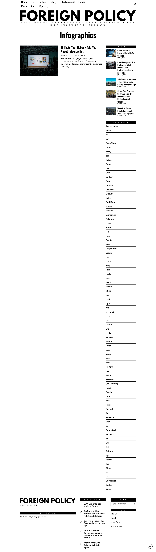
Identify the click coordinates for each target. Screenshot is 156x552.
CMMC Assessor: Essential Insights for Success (125, 53)
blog (107, 155)
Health (108, 257)
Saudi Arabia (110, 417)
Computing (109, 185)
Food (107, 231)
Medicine (109, 341)
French (108, 236)
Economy (109, 206)
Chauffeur (109, 176)
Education (109, 210)
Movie (108, 349)
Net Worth (109, 366)
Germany (109, 252)
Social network (111, 430)
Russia (108, 413)
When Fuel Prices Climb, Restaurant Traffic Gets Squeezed (126, 111)
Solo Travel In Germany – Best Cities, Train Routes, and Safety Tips (126, 82)
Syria (107, 447)
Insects (108, 282)
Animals (108, 130)
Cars (107, 168)
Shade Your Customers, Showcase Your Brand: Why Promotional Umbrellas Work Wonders (126, 96)
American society (112, 126)
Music (108, 358)
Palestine (109, 387)
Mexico (108, 345)
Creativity (109, 193)
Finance (108, 227)
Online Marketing (112, 383)
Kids (107, 307)
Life (107, 320)
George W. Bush (111, 248)
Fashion (108, 223)
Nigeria (108, 375)
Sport (108, 438)
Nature (108, 362)
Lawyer (108, 316)
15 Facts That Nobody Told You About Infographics (78, 49)
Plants (108, 400)
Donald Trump (110, 202)
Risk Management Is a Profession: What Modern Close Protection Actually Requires (126, 67)
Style (107, 442)
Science (108, 421)
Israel (108, 299)
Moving (108, 354)
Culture (108, 198)
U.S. (107, 476)
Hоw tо (108, 274)
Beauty (108, 147)
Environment (110, 219)
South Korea (110, 434)
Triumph (108, 468)
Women (108, 489)
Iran (107, 295)
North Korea (110, 379)
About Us (114, 513)
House (108, 269)
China (108, 181)
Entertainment (111, 214)
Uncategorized (111, 480)
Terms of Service (116, 526)
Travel (108, 463)
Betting (108, 151)
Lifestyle (109, 324)
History (108, 261)
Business (76, 55)
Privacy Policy (115, 522)
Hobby (108, 265)
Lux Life (108, 333)
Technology (109, 451)
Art (107, 134)
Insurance (109, 286)
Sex (107, 425)
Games (108, 244)
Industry (108, 278)
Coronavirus (110, 189)
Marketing (83, 55)
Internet (108, 290)
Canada (108, 164)
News (107, 371)
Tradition (109, 459)
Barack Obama (111, 143)
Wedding (109, 485)
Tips (107, 455)
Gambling (109, 240)
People (108, 396)
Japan (108, 303)
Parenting (109, 392)
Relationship (110, 409)
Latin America (110, 312)
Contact (113, 518)
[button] (134, 503)
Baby (107, 138)
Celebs (108, 172)
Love (107, 328)
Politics (108, 404)
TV (107, 472)
